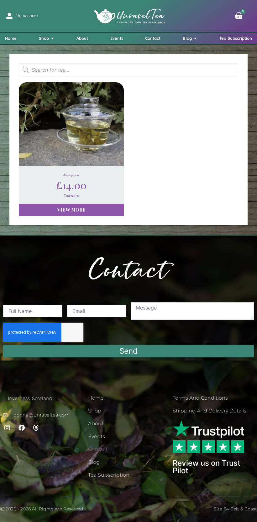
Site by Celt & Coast (235, 509)
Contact (98, 449)
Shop (94, 411)
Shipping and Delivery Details (209, 411)
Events (96, 436)
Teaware (71, 195)
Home (96, 398)
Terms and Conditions (200, 398)
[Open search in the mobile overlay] (128, 70)
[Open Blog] (195, 38)
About (95, 424)
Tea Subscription (108, 475)
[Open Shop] (52, 38)
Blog (94, 462)
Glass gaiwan (71, 175)
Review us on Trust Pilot (206, 466)
